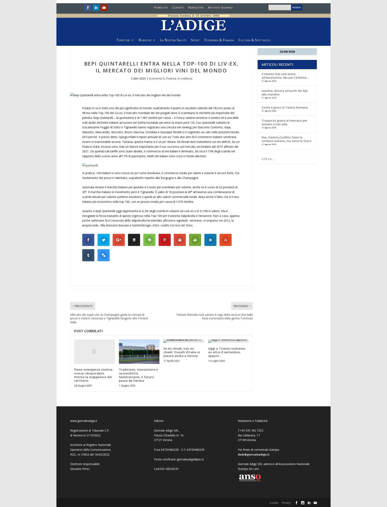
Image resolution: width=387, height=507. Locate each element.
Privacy (286, 503)
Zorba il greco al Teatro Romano (285, 107)
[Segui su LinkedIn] (96, 7)
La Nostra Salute (173, 40)
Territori (123, 40)
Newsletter (196, 7)
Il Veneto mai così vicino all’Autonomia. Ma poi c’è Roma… (285, 75)
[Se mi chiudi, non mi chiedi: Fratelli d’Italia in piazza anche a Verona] (183, 341)
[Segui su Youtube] (104, 7)
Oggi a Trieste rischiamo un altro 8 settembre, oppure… (227, 352)
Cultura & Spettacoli (254, 40)
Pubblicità (161, 7)
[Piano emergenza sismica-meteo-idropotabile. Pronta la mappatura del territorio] (94, 352)
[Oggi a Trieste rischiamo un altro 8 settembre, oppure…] (228, 341)
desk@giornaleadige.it (253, 454)
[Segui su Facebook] (88, 7)
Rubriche (145, 40)
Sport (195, 40)
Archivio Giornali (220, 7)
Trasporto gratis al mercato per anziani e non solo (284, 122)
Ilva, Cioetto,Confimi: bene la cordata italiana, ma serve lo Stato (286, 139)
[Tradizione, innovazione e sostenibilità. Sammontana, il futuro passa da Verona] (139, 352)
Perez (86, 469)
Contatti (178, 7)
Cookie (274, 503)
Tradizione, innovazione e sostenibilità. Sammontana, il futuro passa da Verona (138, 375)
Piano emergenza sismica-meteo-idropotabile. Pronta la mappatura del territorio (94, 375)
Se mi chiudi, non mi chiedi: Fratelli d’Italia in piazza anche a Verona (181, 352)
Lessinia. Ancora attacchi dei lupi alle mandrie (285, 92)
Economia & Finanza (219, 40)
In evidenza (185, 78)
